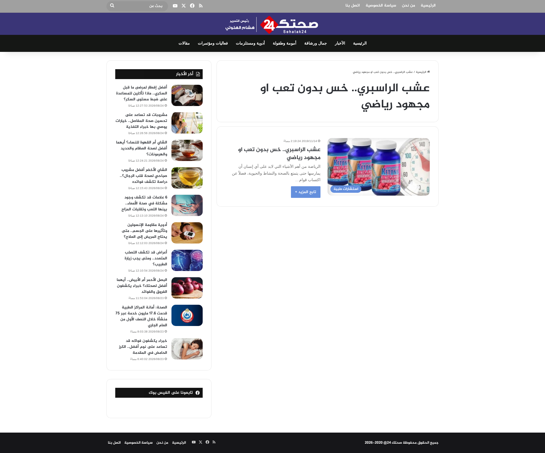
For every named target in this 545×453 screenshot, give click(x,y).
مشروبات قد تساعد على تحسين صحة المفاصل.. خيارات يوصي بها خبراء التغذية (141, 121)
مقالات (184, 43)
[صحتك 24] (272, 23)
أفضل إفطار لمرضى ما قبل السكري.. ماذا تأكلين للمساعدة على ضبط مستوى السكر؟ (141, 93)
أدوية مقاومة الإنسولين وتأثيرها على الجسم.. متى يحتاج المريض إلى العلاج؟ (144, 231)
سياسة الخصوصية (381, 5)
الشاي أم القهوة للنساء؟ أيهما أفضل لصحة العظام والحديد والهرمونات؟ (141, 148)
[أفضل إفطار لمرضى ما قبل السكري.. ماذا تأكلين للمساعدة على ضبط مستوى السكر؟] (187, 95)
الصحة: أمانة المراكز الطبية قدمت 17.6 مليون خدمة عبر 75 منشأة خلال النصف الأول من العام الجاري (141, 316)
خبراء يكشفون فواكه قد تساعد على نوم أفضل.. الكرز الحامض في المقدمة (143, 347)
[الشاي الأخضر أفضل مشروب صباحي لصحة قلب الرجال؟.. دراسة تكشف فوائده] (187, 178)
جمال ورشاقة (315, 43)
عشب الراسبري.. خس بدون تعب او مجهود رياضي (279, 153)
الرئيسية (428, 5)
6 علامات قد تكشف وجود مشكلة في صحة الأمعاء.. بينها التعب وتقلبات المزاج (144, 203)
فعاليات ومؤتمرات (213, 43)
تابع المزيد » (305, 192)
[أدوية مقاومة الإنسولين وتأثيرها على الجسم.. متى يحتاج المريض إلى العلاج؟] (187, 233)
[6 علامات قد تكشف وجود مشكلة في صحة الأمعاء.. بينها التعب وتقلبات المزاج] (187, 205)
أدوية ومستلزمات (250, 43)
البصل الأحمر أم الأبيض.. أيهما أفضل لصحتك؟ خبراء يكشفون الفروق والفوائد (142, 286)
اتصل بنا (352, 5)
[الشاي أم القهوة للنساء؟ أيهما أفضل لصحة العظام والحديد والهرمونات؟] (187, 150)
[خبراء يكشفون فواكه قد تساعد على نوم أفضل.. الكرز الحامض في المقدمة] (187, 348)
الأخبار (340, 43)
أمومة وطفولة (284, 43)
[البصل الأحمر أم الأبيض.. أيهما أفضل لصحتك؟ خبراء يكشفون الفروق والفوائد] (187, 288)
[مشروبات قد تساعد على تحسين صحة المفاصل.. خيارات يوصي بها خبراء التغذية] (187, 123)
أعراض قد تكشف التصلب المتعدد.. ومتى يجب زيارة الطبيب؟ (146, 258)
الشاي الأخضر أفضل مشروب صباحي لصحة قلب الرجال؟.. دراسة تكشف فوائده (143, 176)
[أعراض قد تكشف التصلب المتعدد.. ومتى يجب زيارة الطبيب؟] (187, 260)
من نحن (408, 5)
